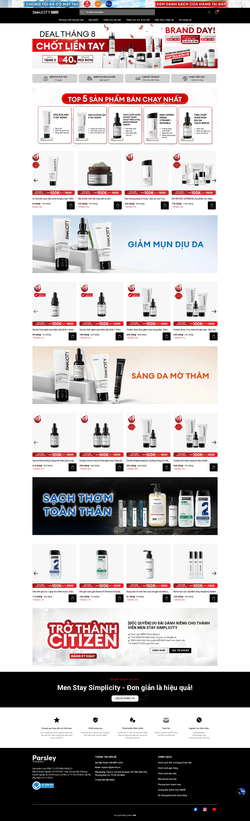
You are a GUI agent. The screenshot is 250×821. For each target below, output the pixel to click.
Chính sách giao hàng (168, 768)
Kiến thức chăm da (164, 20)
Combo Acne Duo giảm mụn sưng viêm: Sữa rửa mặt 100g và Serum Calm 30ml (101, 330)
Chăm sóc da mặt (112, 20)
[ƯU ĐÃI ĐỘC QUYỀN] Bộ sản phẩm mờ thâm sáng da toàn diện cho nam (146, 199)
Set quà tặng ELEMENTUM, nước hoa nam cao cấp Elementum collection (195, 591)
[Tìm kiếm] (82, 12)
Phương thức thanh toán (169, 784)
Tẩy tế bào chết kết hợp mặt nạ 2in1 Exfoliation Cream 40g (49, 199)
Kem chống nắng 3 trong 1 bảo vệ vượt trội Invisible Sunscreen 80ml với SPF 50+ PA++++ (100, 199)
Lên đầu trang (241, 819)
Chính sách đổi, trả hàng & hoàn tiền (175, 763)
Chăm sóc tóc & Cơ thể (138, 20)
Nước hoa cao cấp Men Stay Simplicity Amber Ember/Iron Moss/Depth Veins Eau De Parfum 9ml (148, 591)
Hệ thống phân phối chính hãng (172, 795)
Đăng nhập (159, 650)
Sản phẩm (93, 20)
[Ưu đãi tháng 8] (97, 45)
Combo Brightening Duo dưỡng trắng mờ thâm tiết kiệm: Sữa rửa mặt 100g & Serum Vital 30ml (101, 460)
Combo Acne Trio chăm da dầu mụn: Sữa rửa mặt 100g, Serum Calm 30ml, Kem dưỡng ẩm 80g (147, 330)
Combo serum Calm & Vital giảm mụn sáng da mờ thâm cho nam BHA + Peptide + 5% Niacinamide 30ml (53, 460)
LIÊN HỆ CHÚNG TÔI (125, 698)
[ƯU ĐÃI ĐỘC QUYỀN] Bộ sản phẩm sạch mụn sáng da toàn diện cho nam (194, 199)
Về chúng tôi (185, 20)
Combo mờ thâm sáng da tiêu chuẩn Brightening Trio (143, 460)
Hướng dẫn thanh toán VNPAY (172, 790)
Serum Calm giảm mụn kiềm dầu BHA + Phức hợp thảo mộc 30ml (53, 330)
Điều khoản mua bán (167, 779)
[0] (216, 12)
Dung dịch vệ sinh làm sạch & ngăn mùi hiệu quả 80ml (101, 591)
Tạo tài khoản (180, 650)
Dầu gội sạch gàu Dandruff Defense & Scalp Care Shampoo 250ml (52, 591)
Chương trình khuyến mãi (71, 20)
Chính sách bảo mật (167, 773)
